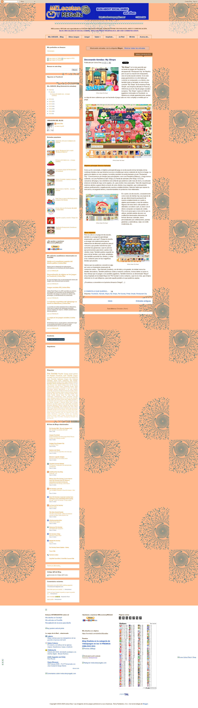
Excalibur (71, 390)
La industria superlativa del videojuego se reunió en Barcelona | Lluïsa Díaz (62, 302)
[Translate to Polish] (105, 23)
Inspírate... (110, 37)
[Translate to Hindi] (95, 23)
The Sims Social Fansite (56, 512)
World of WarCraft (58, 408)
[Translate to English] (56, 23)
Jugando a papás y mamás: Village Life (67, 217)
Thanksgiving (67, 416)
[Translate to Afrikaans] (97, 23)
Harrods (101, 294)
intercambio (50, 389)
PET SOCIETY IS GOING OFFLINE (58, 430)
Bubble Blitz (71, 409)
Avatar (61, 386)
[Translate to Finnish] (124, 23)
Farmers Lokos (53, 555)
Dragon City (68, 379)
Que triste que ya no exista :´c (55, 589)
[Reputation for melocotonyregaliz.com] (94, 663)
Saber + (98, 37)
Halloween (60, 379)
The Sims (68, 395)
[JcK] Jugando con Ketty (56, 657)
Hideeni (63, 392)
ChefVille (60, 390)
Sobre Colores (53, 643)
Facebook (94, 294)
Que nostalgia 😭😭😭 (53, 596)
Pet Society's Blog (54, 534)
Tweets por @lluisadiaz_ (54, 566)
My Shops (113, 294)
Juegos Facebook (54, 435)
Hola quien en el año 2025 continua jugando (59, 585)
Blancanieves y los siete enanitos (68, 389)
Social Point (57, 380)
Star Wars (71, 406)
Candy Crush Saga (62, 382)
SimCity (53, 395)
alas (71, 408)
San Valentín (58, 385)
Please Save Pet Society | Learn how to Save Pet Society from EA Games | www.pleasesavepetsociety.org (60, 480)
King (48, 385)
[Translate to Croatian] (101, 23)
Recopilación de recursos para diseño (58, 623)
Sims (61, 406)
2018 (50, 90)
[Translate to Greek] (86, 23)
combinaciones (58, 396)
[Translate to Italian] (64, 23)
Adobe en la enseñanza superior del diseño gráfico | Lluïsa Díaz (59, 262)
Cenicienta (55, 390)
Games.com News (54, 450)
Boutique (49, 383)
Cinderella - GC (53, 473)
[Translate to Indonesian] (60, 23)
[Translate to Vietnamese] (80, 23)
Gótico (76, 390)
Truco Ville (52, 551)
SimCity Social (60, 395)
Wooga (64, 385)
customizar (65, 380)
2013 (50, 106)
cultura (64, 396)
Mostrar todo (76, 668)
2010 (50, 113)
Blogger (145, 704)
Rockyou (52, 385)
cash (64, 375)
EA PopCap (66, 390)
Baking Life (65, 409)
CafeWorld (66, 386)
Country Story (63, 399)
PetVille (72, 393)
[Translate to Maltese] (132, 23)
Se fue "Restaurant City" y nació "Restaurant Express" (64, 151)
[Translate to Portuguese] (66, 23)
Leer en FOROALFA (52, 270)
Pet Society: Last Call (55, 488)
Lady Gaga (65, 403)
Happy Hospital (61, 415)
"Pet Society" (74, 380)
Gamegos (50, 380)
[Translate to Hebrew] (93, 23)
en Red (121, 37)
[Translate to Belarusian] (134, 23)
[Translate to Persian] (138, 23)
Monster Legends (62, 405)
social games (73, 374)
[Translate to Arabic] (70, 23)
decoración (75, 408)
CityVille (69, 375)
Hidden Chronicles (56, 392)
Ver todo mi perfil (59, 126)
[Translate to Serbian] (99, 23)
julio (51, 92)
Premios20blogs (55, 406)
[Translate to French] (84, 23)
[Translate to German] (82, 23)
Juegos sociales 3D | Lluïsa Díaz (58, 287)
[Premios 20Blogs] (88, 648)
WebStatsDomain (93, 657)
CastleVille (49, 390)
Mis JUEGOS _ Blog (56, 37)
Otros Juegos (74, 37)
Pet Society (122, 294)
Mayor (107, 294)
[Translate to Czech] (113, 23)
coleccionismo (55, 387)
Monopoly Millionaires (52, 405)
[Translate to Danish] (115, 23)
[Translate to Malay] (72, 23)
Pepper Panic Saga (52, 416)
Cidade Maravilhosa (52, 413)
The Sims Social (57, 377)
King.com (49, 387)
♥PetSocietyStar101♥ (55, 520)
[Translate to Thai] (68, 23)
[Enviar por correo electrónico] (103, 63)
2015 (50, 101)
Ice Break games (57, 403)
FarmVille (53, 379)
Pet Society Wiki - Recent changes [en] (60, 428)
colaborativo (50, 396)
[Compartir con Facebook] (110, 63)
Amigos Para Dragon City (56, 443)
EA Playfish (51, 375)
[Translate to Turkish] (89, 23)
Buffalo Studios (51, 412)
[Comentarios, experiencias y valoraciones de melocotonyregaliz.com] (60, 673)
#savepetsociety (51, 382)
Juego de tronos (69, 392)
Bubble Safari (50, 399)
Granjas (72, 386)
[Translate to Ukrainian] (111, 23)
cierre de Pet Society (72, 385)
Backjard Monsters (57, 409)
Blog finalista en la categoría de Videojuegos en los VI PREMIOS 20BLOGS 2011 (96, 643)
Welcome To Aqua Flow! (55, 535)
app (77, 395)
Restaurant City (141, 294)
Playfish (60, 374)
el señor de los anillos (72, 387)
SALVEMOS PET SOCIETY (56, 528)
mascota (64, 383)
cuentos (75, 382)
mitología (53, 398)
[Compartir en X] (108, 63)
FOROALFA (52, 650)
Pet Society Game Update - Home (59, 547)
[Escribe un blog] (105, 63)
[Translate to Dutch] (117, 23)
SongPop (65, 406)
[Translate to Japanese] (74, 23)
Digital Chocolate (72, 399)
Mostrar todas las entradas (134, 48)
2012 (50, 108)
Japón (76, 386)
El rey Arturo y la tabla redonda (65, 400)
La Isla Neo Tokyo (53, 445)
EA (68, 383)
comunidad (62, 387)
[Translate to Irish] (128, 23)
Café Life (63, 412)
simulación (49, 409)
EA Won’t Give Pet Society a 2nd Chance (59, 483)
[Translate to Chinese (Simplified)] (76, 23)
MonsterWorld (69, 415)
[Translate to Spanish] (58, 23)
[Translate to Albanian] (103, 23)
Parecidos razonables (64, 393)
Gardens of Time (73, 383)
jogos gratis (50, 599)
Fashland (49, 415)
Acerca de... (144, 37)
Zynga (66, 374)
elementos (69, 396)
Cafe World (57, 399)
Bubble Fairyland (57, 411)
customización (50, 386)
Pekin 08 (75, 415)
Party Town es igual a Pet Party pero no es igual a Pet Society (67, 199)
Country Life (68, 413)
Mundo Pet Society (54, 540)
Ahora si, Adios (53, 507)
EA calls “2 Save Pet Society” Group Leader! (60, 500)
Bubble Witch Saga (73, 411)
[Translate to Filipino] (62, 23)
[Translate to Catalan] (140, 23)
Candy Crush (74, 412)
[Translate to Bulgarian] (130, 23)
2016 (50, 99)
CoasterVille (61, 413)
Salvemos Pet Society (55, 527)
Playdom (70, 382)
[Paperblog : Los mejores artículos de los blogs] (124, 695)
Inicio (110, 301)
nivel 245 (51, 418)
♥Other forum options (54, 522)
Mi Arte (132, 37)
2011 (50, 111)
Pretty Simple (131, 294)
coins (48, 379)
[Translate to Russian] (91, 23)
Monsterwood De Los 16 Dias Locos (58, 458)
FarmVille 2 (57, 402)
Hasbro (49, 392)
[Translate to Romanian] (119, 23)
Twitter (73, 395)
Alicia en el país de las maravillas (69, 398)
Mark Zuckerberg (73, 403)
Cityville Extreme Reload (56, 463)
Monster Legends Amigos (56, 457)
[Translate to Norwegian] (126, 23)
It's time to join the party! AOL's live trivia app (60, 451)
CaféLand (68, 412)
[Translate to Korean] (78, 23)
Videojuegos (50, 51)
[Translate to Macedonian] (136, 23)
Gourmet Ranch (65, 402)
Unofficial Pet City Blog (56, 472)
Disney (55, 383)
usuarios (57, 398)
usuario (57, 386)
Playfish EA (74, 377)
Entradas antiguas (143, 301)
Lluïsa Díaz (60, 123)
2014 (50, 104)
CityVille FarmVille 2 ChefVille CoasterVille (61, 558)
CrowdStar (75, 413)
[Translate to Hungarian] (109, 23)
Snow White (60, 416)
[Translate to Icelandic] (107, 23)
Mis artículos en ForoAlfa (53, 620)
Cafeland (75, 379)
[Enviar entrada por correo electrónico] (111, 291)
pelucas (56, 389)
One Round (51, 659)
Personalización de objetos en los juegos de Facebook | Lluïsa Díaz (61, 275)
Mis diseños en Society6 (53, 617)
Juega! (87, 37)
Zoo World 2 (66, 408)
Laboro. (50, 636)
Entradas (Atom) (122, 308)
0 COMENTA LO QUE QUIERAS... (96, 291)
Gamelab (54, 415)
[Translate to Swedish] (122, 23)
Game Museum (53, 662)
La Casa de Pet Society (56, 505)
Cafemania (57, 412)
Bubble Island (65, 411)
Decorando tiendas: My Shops (100, 59)
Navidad (59, 383)
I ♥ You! (51, 542)
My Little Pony (54, 393)
